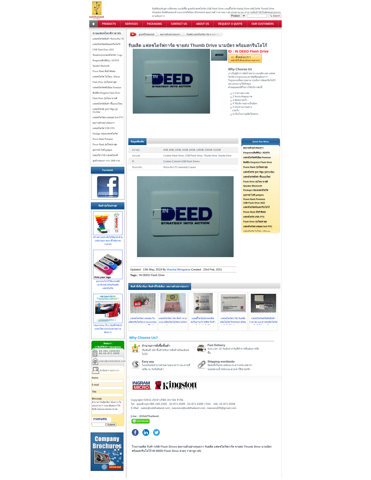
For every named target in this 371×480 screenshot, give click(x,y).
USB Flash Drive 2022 (254, 203)
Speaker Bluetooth (252, 186)
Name (95, 377)
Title (94, 391)
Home (93, 23)
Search (274, 16)
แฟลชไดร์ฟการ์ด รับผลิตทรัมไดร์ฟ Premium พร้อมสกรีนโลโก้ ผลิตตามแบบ (233, 322)
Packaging (154, 23)
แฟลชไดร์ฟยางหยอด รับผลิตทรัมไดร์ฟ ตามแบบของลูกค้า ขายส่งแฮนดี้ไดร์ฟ (143, 322)
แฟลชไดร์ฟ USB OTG (254, 217)
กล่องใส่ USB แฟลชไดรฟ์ (105, 155)
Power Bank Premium (254, 199)
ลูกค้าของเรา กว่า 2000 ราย (106, 160)
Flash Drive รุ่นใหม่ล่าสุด (255, 221)
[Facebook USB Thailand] (107, 198)
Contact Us (179, 23)
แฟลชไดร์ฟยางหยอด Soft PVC (257, 226)
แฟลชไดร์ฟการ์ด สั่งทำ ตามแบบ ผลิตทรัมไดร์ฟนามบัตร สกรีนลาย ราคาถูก (173, 322)
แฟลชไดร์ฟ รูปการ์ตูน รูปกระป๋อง (258, 172)
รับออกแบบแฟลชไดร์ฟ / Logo (107, 55)
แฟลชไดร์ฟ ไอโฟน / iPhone (106, 76)
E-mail (95, 384)
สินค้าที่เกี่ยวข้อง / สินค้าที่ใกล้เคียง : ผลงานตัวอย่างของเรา (160, 286)
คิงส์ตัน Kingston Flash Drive (257, 162)
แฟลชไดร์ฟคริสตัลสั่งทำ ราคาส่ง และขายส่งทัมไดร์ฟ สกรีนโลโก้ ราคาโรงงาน (263, 322)
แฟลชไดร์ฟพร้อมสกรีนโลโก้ (256, 207)
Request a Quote (230, 23)
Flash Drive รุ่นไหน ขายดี (255, 181)
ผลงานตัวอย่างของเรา (170, 34)
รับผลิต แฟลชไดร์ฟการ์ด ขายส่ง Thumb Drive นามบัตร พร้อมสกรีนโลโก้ (204, 34)
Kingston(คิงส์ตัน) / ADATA (256, 152)
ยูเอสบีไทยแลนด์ (146, 34)
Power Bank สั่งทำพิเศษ (254, 212)
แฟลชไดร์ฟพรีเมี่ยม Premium (257, 157)
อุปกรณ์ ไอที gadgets (253, 195)
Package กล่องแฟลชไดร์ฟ (255, 190)
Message (97, 398)
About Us (202, 23)
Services (131, 23)
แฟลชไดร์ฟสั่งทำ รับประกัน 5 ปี (108, 38)
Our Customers (263, 23)
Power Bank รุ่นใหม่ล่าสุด (255, 167)
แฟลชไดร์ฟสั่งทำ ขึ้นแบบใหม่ (256, 177)
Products (109, 23)
